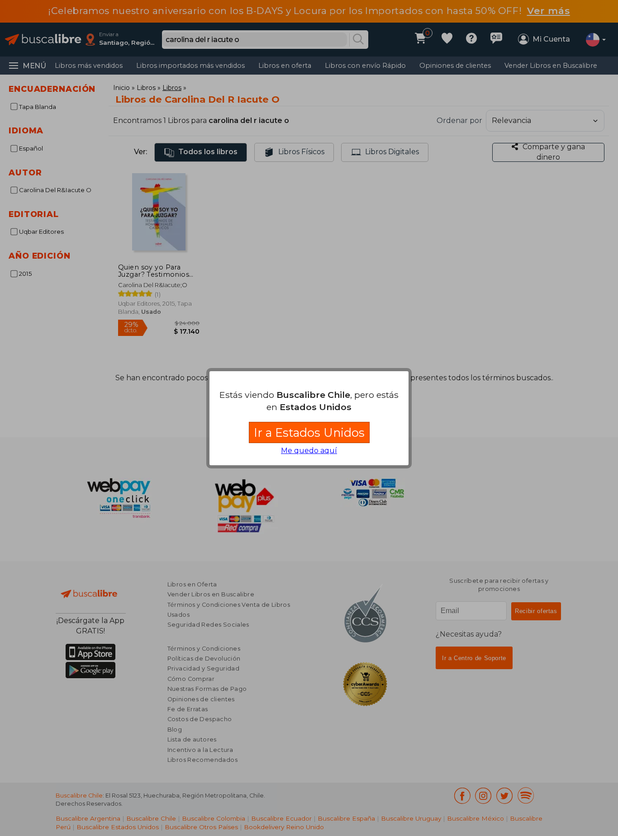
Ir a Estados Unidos (309, 432)
